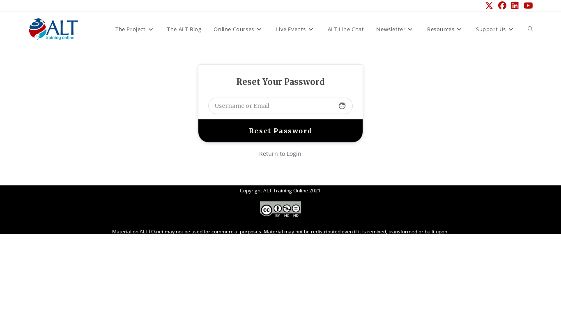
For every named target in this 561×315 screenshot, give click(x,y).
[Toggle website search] (530, 29)
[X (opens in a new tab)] (489, 6)
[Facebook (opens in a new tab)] (502, 6)
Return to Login (280, 154)
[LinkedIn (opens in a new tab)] (515, 6)
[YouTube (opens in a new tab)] (527, 6)
